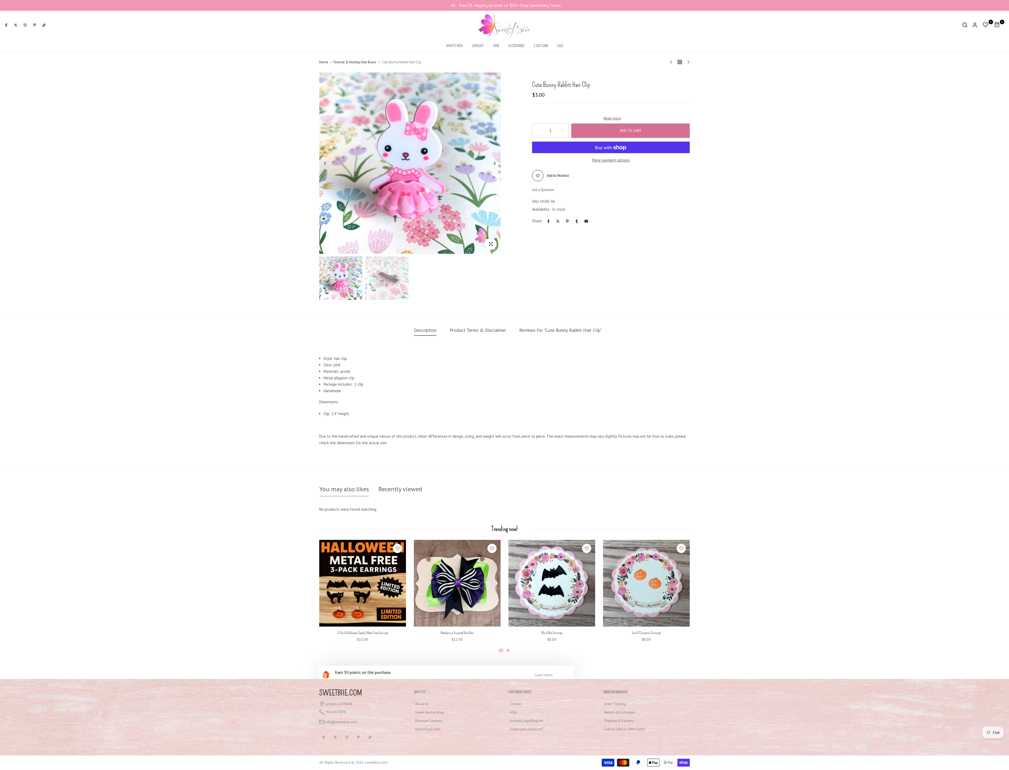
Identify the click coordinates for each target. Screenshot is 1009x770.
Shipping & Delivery (619, 721)
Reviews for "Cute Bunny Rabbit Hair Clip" (560, 330)
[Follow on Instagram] (25, 25)
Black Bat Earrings (552, 633)
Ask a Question (543, 190)
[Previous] (329, 163)
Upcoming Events (428, 729)
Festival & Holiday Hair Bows (354, 62)
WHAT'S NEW (454, 46)
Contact (515, 704)
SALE (560, 46)
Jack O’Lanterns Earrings (646, 633)
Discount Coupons (428, 721)
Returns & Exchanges (620, 712)
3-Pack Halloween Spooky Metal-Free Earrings (362, 633)
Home (323, 62)
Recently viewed (400, 489)
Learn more (544, 675)
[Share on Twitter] (558, 221)
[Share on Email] (586, 221)
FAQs (513, 712)
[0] (986, 25)
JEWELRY (478, 46)
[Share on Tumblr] (577, 221)
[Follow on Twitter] (15, 25)
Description (425, 330)
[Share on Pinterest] (567, 221)
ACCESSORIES (516, 46)
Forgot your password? (526, 729)
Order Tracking (615, 704)
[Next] (491, 163)
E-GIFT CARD (541, 46)
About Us (422, 704)
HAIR (496, 46)
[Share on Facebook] (548, 221)
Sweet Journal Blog (429, 712)
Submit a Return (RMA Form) (624, 729)
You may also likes (344, 489)
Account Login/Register (526, 721)
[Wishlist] (397, 548)
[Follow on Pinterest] (34, 25)
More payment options (611, 160)
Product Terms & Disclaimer (478, 330)
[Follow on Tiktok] (44, 25)
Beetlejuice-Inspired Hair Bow (457, 633)
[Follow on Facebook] (6, 25)
